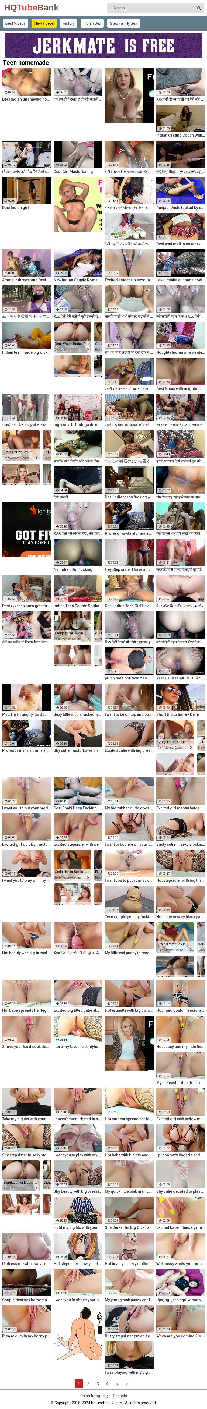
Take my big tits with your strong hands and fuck (26, 1119)
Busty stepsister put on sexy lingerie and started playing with (129, 1336)
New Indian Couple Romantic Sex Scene (78, 280)
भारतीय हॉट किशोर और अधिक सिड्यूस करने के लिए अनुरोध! (78, 461)
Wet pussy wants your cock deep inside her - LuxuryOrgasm (180, 1264)
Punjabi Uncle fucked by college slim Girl (180, 208)
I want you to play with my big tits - (78, 1155)
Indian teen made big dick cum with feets (26, 352)
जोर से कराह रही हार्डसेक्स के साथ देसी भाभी (180, 497)
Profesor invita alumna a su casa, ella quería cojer (129, 533)
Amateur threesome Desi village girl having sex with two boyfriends (26, 280)
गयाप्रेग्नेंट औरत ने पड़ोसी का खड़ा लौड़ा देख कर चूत (26, 425)
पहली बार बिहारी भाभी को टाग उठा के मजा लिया (129, 389)
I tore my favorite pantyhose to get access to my (78, 1047)
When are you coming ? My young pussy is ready (180, 1336)
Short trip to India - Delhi (177, 714)
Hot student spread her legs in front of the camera (129, 1119)
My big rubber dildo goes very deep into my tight (129, 808)
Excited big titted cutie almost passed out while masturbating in (78, 1010)
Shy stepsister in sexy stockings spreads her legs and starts (26, 1155)
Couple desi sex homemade (26, 1300)
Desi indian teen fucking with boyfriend (129, 497)
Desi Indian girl (15, 208)
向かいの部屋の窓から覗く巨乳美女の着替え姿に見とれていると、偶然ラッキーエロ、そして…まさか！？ (129, 461)
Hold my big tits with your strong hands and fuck (78, 1227)
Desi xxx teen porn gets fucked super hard (26, 606)
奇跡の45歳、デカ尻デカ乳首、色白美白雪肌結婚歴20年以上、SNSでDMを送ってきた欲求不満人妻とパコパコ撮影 (180, 171)
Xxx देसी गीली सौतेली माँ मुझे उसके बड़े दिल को (78, 953)
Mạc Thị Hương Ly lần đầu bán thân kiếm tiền (26, 714)
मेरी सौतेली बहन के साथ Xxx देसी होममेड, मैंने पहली (180, 642)
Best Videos (15, 23)
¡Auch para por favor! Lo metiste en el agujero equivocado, (129, 678)
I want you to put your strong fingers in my (129, 880)
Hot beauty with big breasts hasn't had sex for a (26, 953)
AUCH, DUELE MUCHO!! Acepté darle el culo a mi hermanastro (180, 678)
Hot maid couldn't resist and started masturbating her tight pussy (180, 1010)
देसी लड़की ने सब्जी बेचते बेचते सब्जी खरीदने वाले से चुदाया (129, 244)
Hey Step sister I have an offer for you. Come (129, 569)
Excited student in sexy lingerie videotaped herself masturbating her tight (129, 280)
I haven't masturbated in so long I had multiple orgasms (78, 1119)
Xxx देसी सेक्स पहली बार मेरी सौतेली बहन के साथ (180, 99)
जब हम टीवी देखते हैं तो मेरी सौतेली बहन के (78, 99)
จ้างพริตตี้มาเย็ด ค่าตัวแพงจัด (180, 606)
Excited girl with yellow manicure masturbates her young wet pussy (180, 1119)
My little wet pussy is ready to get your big (129, 953)
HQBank (18, 7)
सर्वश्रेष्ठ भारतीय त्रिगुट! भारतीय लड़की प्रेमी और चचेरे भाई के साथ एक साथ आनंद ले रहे (180, 425)
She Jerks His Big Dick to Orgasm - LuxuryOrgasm (129, 1227)
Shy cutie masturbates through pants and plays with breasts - (78, 750)
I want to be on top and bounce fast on (129, 714)
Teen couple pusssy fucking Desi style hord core (129, 917)
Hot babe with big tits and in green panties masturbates (129, 1155)
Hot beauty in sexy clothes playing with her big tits (129, 1264)
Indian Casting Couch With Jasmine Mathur (180, 135)
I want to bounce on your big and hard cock (129, 844)
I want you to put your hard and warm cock (26, 808)
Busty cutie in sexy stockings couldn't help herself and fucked (180, 844)
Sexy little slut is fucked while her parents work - (78, 714)
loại (106, 1396)
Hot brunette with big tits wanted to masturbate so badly (129, 1010)
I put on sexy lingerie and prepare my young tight (180, 1155)
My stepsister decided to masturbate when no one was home (180, 1083)
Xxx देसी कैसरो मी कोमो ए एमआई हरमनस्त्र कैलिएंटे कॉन (129, 642)
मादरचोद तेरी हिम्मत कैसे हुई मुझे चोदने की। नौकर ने (180, 569)
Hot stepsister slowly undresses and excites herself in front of (78, 1264)
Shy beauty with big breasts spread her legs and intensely (78, 1191)
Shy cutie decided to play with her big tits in (180, 1191)
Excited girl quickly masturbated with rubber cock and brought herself (26, 844)
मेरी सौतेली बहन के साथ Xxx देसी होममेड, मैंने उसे (180, 316)
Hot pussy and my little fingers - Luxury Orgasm (180, 1047)
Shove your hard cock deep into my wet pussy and (26, 1047)
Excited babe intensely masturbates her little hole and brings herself (180, 1227)
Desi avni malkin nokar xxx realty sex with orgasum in (180, 244)
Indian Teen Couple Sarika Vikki (78, 606)
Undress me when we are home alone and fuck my (26, 1264)
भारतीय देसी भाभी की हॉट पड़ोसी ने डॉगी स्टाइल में (129, 316)
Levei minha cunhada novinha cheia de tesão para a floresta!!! (180, 280)
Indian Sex (92, 23)
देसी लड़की (61, 497)
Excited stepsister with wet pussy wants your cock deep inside (78, 844)
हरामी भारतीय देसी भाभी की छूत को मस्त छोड (180, 461)
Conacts (120, 1396)
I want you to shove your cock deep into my (78, 1300)
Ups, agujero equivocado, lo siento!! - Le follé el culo (180, 1300)
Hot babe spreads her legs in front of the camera (26, 1010)
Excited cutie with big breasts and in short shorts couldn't (129, 750)
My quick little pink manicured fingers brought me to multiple (129, 1191)
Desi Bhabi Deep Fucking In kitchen (78, 808)
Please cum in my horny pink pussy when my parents (26, 1336)
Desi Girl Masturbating (73, 171)
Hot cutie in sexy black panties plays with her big (180, 917)
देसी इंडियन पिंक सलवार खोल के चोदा (129, 171)
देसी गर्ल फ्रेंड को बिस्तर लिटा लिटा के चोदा (26, 642)
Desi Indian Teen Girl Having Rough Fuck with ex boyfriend (129, 606)
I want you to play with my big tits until (26, 880)
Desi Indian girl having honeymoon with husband (26, 99)
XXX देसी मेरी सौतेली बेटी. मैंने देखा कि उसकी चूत (78, 533)
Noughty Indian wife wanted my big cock (180, 352)
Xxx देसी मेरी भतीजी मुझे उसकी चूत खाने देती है (78, 316)
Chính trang (90, 1396)
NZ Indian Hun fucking (73, 569)
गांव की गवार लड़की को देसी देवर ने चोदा (129, 352)
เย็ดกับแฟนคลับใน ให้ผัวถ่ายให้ (26, 171)
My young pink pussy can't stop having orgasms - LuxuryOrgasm (129, 1300)
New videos (44, 23)
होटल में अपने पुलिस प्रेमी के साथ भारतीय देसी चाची (129, 208)
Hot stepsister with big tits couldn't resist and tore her (180, 880)
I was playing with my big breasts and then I (129, 1372)
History (69, 23)
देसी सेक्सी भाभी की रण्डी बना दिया (178, 533)
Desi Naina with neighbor (178, 389)
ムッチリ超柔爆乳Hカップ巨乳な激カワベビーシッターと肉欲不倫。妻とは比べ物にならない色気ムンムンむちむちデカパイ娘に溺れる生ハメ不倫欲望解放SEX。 (26, 316)
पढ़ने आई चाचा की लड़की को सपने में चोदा (129, 425)
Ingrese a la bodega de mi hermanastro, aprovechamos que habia (78, 425)
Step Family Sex (123, 23)
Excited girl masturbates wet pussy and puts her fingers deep (180, 808)
